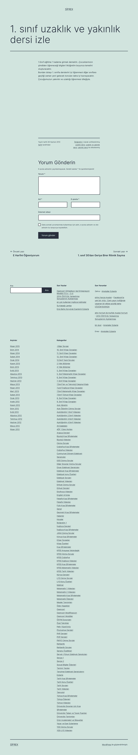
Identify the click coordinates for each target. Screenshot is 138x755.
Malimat (60, 585)
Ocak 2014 (14, 360)
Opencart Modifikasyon (67, 613)
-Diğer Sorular (63, 346)
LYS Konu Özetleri (64, 582)
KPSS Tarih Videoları (65, 571)
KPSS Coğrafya (63, 557)
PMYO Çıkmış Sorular (66, 640)
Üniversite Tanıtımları (66, 717)
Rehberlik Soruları (64, 647)
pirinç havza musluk (103, 297)
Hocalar (60, 519)
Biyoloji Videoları (64, 440)
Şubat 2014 (15, 357)
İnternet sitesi (44, 212)
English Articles (63, 495)
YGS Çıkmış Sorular (65, 727)
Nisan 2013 (15, 388)
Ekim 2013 (14, 367)
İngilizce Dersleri (64, 526)
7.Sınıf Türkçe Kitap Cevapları (69, 395)
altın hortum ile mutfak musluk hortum (111, 313)
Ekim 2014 (14, 350)
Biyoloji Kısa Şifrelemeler (67, 436)
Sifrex (69, 9)
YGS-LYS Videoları (64, 730)
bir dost (98, 325)
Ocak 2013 (14, 398)
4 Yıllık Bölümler (63, 367)
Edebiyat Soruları (64, 478)
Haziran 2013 (15, 381)
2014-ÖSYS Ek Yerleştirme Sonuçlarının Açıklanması (68, 297)
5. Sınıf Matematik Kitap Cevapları (71, 374)
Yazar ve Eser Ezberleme (67, 724)
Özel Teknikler (63, 623)
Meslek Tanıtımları (64, 602)
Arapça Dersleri (63, 433)
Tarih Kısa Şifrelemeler (66, 678)
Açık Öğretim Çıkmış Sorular (69, 409)
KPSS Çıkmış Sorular (65, 554)
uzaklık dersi (80, 145)
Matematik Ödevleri (65, 599)
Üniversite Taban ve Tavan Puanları (72, 713)
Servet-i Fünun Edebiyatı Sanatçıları (72, 654)
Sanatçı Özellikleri (64, 651)
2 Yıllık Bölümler (63, 364)
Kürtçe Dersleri (63, 575)
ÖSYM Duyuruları (64, 620)
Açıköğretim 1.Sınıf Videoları (68, 412)
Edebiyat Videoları (64, 481)
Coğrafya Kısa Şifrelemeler (68, 447)
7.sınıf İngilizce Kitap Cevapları (70, 388)
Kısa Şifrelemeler (64, 547)
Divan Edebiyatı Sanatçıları (68, 467)
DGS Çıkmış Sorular (65, 460)
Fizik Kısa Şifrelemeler (66, 505)
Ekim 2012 (14, 409)
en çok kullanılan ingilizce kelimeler (71, 302)
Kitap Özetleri (62, 544)
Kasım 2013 (15, 364)
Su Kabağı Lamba (64, 306)
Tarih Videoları (63, 689)
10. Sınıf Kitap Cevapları (67, 350)
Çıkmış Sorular (63, 443)
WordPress (106, 745)
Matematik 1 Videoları (66, 588)
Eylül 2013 (14, 371)
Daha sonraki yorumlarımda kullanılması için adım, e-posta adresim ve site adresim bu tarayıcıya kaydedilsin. (70, 226)
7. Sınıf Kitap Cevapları (66, 381)
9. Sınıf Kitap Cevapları (66, 402)
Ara (11, 286)
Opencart (61, 609)
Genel (59, 509)
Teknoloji (60, 692)
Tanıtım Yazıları (63, 668)
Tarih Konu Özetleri (65, 682)
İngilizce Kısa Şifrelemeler (67, 530)
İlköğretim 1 (78, 142)
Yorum (41, 174)
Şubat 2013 (15, 395)
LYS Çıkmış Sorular (65, 578)
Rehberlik (61, 644)
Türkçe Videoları (64, 703)
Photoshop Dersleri (65, 630)
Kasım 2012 (15, 405)
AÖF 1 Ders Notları (64, 429)
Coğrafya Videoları (65, 450)
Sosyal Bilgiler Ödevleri (66, 665)
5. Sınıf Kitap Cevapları (66, 371)
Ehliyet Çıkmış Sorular (66, 485)
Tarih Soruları (62, 685)
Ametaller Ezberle (109, 291)
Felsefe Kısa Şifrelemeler (67, 499)
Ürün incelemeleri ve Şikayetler (70, 720)
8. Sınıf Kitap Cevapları (66, 398)
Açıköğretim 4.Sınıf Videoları (69, 422)
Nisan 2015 (15, 346)
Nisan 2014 (15, 353)
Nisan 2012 (15, 429)
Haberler (60, 516)
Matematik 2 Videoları (66, 592)
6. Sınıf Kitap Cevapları (66, 377)
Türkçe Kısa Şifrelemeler (67, 696)
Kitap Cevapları (63, 540)
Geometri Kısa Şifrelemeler (68, 512)
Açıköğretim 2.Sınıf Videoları (69, 415)
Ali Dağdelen (62, 426)
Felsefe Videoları (64, 502)
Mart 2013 (14, 391)
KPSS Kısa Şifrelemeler (66, 564)
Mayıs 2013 (15, 384)
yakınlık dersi (83, 147)
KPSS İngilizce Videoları (67, 561)
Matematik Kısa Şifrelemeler (69, 595)
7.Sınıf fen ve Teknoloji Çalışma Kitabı (72, 384)
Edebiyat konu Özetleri (66, 474)
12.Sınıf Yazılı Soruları (66, 360)
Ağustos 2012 (16, 415)
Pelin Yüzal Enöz (64, 627)
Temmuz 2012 (16, 419)
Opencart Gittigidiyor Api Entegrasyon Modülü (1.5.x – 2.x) (73, 292)
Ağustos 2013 (16, 374)
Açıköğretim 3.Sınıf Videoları (69, 419)
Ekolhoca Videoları (65, 492)
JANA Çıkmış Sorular (65, 533)
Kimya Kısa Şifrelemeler (67, 537)
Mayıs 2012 (15, 426)
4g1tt (40, 145)
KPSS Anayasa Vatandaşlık (68, 550)
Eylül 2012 (14, 412)
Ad (40, 199)
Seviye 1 (60, 658)
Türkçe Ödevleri (63, 699)
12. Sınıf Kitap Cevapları (67, 357)
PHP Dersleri (62, 634)
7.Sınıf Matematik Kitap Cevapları (71, 391)
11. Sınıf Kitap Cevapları (67, 353)
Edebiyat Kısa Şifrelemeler (68, 471)
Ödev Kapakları (63, 606)
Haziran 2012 (15, 422)
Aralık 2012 (14, 402)
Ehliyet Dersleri (63, 488)
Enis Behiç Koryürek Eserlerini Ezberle (73, 309)
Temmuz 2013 (16, 377)
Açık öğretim (62, 405)
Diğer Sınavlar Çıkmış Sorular (69, 464)
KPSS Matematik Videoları (68, 568)
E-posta (75, 199)
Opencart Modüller (65, 616)
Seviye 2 (60, 661)
